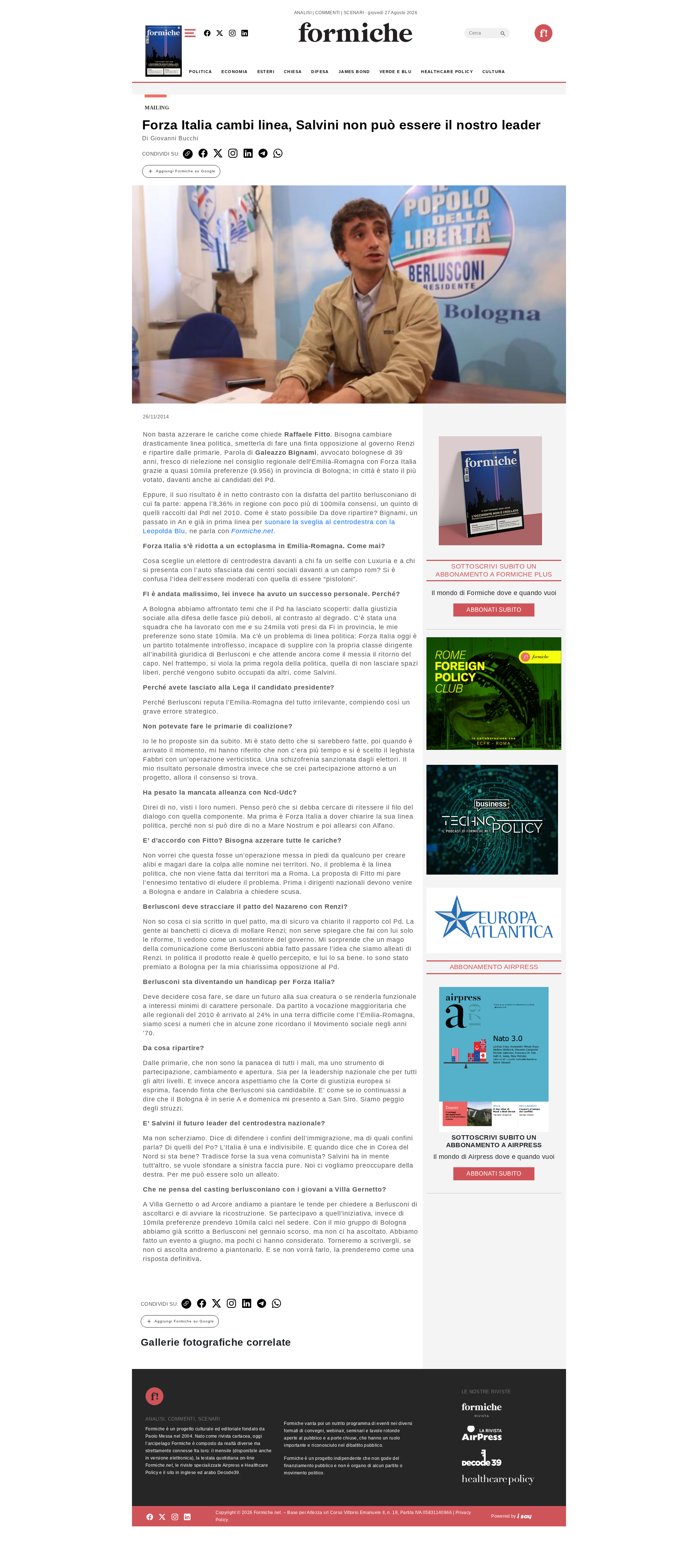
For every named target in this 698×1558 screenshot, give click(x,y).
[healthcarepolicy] (501, 1480)
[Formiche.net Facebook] (207, 33)
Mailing (157, 108)
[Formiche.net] (543, 33)
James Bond (354, 71)
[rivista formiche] (493, 1059)
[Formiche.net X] (219, 33)
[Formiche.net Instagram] (232, 33)
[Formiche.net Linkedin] (244, 33)
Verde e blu (396, 71)
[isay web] (524, 1516)
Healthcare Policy (447, 71)
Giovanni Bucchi (174, 138)
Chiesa (293, 71)
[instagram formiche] (175, 1517)
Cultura (493, 71)
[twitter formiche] (162, 1517)
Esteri (265, 71)
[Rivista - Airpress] (501, 1433)
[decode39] (501, 1457)
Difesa (320, 71)
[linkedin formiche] (187, 1517)
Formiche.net (252, 531)
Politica (200, 71)
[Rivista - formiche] (501, 1410)
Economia (234, 71)
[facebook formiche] (150, 1517)
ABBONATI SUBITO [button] (493, 610)
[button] (191, 51)
